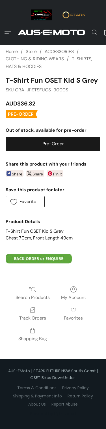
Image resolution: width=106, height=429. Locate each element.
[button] (53, 32)
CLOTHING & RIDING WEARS (35, 59)
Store (31, 51)
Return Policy (80, 396)
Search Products (33, 297)
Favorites (73, 318)
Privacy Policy (75, 388)
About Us (37, 404)
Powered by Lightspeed (53, 414)
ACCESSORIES (59, 51)
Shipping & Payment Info (37, 396)
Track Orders (32, 318)
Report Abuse (64, 404)
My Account (73, 297)
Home (12, 51)
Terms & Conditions (37, 388)
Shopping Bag (32, 339)
